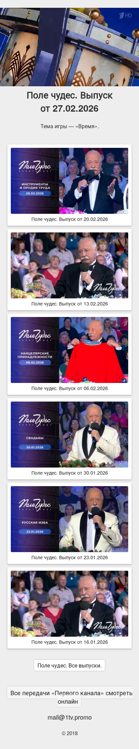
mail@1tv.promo (70, 716)
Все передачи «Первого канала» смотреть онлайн (71, 696)
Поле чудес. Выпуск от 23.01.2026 (69, 557)
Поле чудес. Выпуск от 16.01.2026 (69, 641)
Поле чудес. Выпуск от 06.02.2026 (69, 387)
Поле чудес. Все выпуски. (69, 665)
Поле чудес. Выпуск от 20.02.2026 (69, 218)
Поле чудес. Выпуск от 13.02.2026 (69, 303)
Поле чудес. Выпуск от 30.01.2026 (69, 472)
